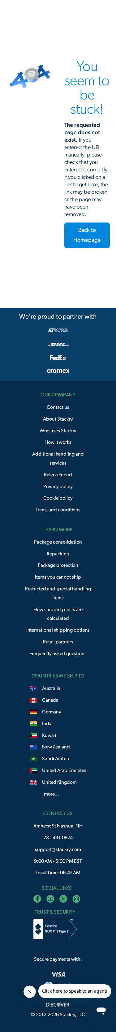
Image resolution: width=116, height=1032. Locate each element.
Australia (51, 688)
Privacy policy (58, 486)
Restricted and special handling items (58, 593)
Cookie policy (57, 498)
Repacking (58, 553)
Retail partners (58, 641)
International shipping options (58, 630)
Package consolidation (58, 542)
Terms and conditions (58, 509)
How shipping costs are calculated (57, 614)
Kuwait (49, 735)
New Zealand (56, 746)
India (47, 723)
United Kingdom (59, 782)
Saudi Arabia (55, 758)
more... (51, 794)
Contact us (58, 407)
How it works (58, 442)
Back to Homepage (87, 235)
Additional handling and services (58, 458)
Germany (51, 711)
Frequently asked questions (58, 653)
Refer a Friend (58, 474)
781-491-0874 (57, 837)
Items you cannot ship (58, 577)
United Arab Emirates (64, 770)
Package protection (58, 565)
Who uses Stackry (58, 430)
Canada (50, 700)
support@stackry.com (58, 849)
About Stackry (58, 419)
